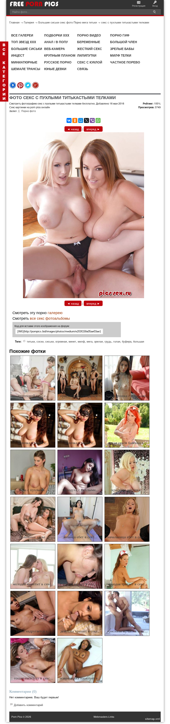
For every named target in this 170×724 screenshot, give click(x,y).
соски (40, 341)
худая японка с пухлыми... (128, 396)
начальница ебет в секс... (127, 537)
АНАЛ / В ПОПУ (56, 42)
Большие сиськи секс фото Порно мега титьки (67, 22)
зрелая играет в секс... (80, 584)
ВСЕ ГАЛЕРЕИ (22, 35)
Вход (155, 5)
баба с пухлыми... (33, 490)
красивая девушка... (127, 490)
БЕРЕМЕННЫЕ (88, 42)
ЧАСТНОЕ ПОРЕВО (125, 62)
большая (138, 341)
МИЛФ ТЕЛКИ (120, 55)
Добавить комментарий (28, 705)
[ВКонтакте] (69, 120)
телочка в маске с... (33, 443)
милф (81, 341)
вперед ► (93, 129)
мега (89, 341)
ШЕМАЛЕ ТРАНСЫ (25, 69)
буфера (126, 341)
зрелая (98, 341)
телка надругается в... (33, 631)
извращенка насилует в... (80, 678)
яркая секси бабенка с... (127, 443)
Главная (14, 22)
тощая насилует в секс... (33, 678)
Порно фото (28, 111)
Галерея (29, 22)
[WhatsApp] (98, 120)
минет (72, 341)
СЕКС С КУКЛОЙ (89, 62)
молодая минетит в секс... (33, 584)
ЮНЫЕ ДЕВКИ (55, 69)
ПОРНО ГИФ (119, 35)
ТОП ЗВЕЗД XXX (23, 42)
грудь (108, 341)
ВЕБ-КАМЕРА (54, 48)
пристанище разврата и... (80, 396)
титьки (31, 341)
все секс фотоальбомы (50, 318)
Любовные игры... (33, 537)
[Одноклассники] (74, 120)
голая (116, 341)
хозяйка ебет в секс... (80, 537)
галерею (55, 312)
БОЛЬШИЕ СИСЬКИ (26, 48)
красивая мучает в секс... (127, 631)
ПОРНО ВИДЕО (89, 35)
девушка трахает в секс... (80, 631)
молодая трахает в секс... (127, 584)
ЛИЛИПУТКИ (86, 55)
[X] (86, 120)
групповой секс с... (33, 396)
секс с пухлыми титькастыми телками (125, 22)
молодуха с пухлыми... (80, 490)
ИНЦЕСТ (17, 55)
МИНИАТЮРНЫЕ (24, 62)
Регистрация (138, 5)
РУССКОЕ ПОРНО (58, 62)
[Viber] (92, 120)
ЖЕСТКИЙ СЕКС (89, 48)
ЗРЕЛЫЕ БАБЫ (122, 48)
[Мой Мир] (80, 120)
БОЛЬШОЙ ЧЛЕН (123, 42)
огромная (61, 341)
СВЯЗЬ (82, 69)
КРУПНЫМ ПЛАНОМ (59, 55)
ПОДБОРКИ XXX (56, 35)
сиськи (49, 341)
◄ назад (73, 129)
